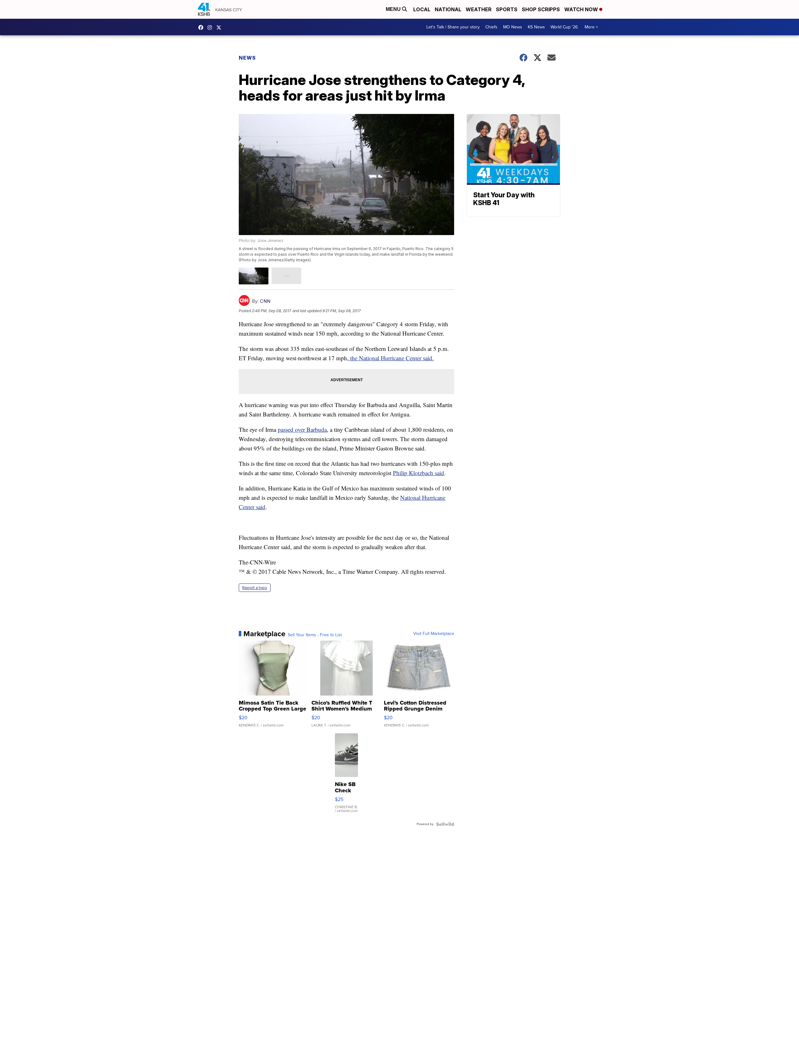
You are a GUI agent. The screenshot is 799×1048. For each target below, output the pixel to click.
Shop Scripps (541, 9)
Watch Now (581, 9)
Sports (506, 9)
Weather (479, 9)
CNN (265, 301)
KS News (536, 27)
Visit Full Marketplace (433, 634)
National (448, 9)
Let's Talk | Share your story (453, 27)
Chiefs (491, 27)
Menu (394, 9)
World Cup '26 (564, 27)
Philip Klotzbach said (418, 473)
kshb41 (202, 27)
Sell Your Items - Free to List (315, 635)
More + (591, 27)
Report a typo (254, 587)
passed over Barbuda (302, 429)
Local (421, 9)
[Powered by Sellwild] (445, 824)
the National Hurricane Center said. (391, 358)
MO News (512, 27)
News (247, 58)
